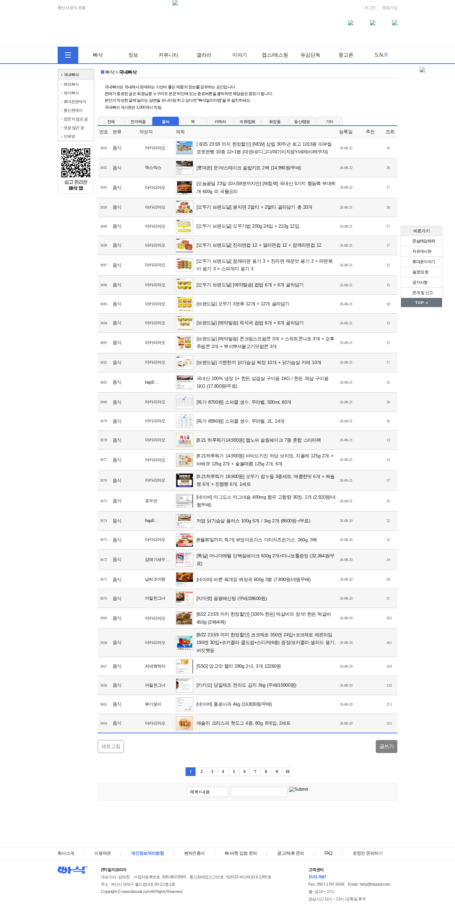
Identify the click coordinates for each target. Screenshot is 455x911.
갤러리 (204, 55)
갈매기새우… (157, 559)
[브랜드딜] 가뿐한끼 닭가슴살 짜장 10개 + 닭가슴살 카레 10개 (259, 362)
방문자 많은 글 (76, 119)
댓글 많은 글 (74, 127)
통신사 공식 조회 (72, 8)
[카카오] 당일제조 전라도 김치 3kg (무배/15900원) (246, 685)
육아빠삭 (71, 93)
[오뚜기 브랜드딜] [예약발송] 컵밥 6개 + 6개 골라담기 (250, 284)
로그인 (370, 7)
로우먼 (151, 500)
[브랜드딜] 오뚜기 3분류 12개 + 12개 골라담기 (243, 303)
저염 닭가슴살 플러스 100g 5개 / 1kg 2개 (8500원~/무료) (253, 520)
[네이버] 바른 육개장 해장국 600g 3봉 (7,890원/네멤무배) (253, 579)
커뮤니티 (169, 55)
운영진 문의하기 (367, 853)
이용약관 (102, 853)
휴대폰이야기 (423, 261)
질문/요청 (420, 272)
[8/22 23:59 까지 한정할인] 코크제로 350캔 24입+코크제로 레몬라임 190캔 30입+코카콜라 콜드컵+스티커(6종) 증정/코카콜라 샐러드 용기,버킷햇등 (266, 642)
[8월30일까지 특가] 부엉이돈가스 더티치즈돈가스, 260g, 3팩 (257, 539)
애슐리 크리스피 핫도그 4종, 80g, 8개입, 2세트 (243, 723)
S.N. (381, 55)
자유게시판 (421, 251)
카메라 (220, 121)
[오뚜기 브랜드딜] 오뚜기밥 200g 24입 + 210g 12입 (248, 226)
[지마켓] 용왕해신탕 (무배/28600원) (232, 598)
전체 (111, 121)
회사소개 (66, 853)
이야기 (239, 55)
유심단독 (310, 55)
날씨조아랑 (155, 579)
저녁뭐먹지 (155, 666)
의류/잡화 (247, 121)
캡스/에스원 (275, 55)
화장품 (274, 121)
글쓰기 (386, 746)
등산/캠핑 (302, 121)
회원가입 (389, 7)
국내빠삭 (71, 74)
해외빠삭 (71, 84)
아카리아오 (155, 147)
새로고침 (110, 746)
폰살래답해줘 (423, 241)
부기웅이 (153, 704)
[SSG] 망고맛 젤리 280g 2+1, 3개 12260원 (239, 666)
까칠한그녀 (155, 598)
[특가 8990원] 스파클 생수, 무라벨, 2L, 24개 (240, 421)
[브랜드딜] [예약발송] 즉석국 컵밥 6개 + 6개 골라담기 (250, 322)
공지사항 (420, 282)
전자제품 (138, 121)
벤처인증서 (194, 853)
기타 (329, 121)
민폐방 (69, 136)
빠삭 (98, 55)
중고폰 (345, 55)
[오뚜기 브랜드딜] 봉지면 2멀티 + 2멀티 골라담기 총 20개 (254, 207)
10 (287, 771)
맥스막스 (153, 167)
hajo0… (151, 382)
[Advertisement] (247, 826)
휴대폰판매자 (75, 101)
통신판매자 (73, 110)
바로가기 (421, 230)
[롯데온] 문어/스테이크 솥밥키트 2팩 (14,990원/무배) (249, 167)
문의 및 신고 (422, 292)
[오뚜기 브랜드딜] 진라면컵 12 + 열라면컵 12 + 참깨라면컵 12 (259, 245)
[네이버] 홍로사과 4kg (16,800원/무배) (234, 704)
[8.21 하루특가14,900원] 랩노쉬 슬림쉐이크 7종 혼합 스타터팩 (259, 440)
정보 (133, 55)
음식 (166, 121)
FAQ (328, 853)
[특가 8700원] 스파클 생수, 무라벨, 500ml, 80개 (244, 402)
